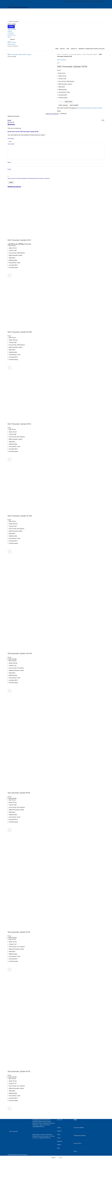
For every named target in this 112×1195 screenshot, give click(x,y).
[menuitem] (52, 1158)
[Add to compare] (9, 237)
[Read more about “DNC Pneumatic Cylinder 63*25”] (9, 276)
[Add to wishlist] (9, 272)
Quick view (9, 279)
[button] (9, 368)
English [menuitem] (53, 1157)
